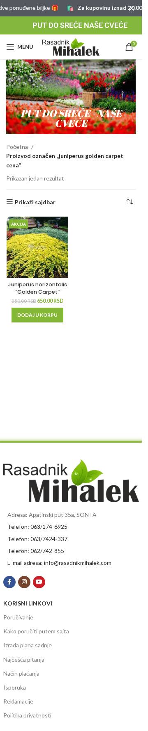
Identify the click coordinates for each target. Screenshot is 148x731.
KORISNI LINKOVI (27, 603)
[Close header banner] (131, 8)
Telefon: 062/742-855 (35, 550)
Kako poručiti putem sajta (36, 631)
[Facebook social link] (9, 582)
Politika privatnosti (27, 715)
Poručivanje (18, 617)
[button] (37, 315)
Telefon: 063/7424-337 (37, 538)
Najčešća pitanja (23, 659)
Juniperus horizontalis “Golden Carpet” (37, 288)
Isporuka (14, 687)
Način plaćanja (21, 673)
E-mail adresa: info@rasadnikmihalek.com (59, 562)
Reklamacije (18, 701)
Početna (17, 146)
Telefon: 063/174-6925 (37, 526)
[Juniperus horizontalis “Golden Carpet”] (37, 247)
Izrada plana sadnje (27, 645)
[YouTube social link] (39, 582)
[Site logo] (71, 46)
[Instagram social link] (24, 582)
